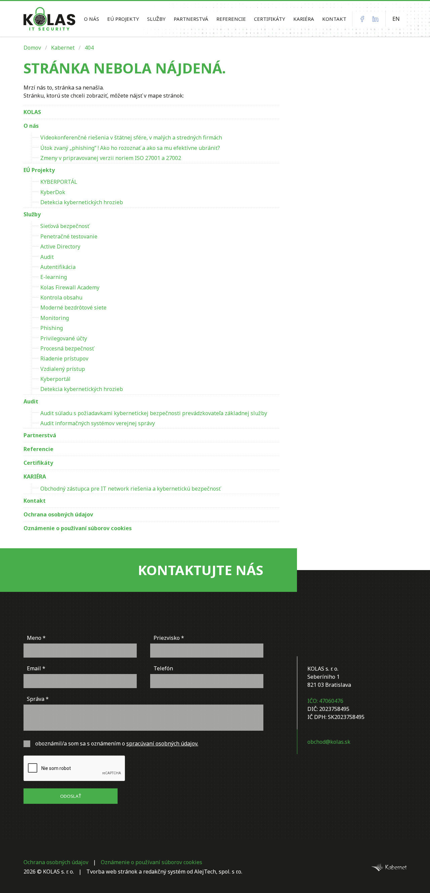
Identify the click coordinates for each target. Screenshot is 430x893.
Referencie (231, 18)
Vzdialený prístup (62, 369)
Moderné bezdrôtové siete (73, 307)
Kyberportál (55, 379)
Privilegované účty (63, 338)
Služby (156, 18)
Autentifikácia (58, 267)
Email (34, 668)
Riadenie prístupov (64, 358)
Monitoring (54, 318)
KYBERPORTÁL (58, 181)
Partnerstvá (191, 18)
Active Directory (60, 246)
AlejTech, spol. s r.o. (218, 871)
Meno (34, 637)
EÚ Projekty (123, 18)
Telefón (163, 668)
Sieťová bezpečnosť (64, 226)
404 (89, 47)
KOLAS (32, 112)
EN (396, 18)
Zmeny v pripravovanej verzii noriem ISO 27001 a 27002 (110, 158)
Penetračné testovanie (68, 236)
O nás (91, 18)
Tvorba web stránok (111, 871)
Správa (35, 699)
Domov (32, 47)
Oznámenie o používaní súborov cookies (78, 528)
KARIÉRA (303, 18)
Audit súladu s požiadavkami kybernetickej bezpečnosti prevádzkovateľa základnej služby (153, 413)
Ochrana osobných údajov (58, 514)
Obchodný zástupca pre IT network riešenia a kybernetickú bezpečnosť (130, 488)
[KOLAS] (49, 19)
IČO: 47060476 (325, 701)
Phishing (51, 328)
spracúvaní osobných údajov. (162, 743)
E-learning (53, 277)
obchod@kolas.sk (328, 741)
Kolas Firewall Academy (69, 287)
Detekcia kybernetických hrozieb (81, 202)
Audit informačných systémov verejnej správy (97, 423)
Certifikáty (269, 18)
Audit (47, 257)
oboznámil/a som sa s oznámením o (116, 743)
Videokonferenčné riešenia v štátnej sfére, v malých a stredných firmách (131, 137)
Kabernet (63, 47)
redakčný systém (164, 871)
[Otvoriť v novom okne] (388, 866)
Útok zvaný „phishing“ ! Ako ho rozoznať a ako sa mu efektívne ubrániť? (130, 148)
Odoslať (70, 796)
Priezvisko (167, 637)
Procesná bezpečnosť (67, 348)
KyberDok (52, 192)
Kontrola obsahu (61, 297)
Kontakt (334, 18)
